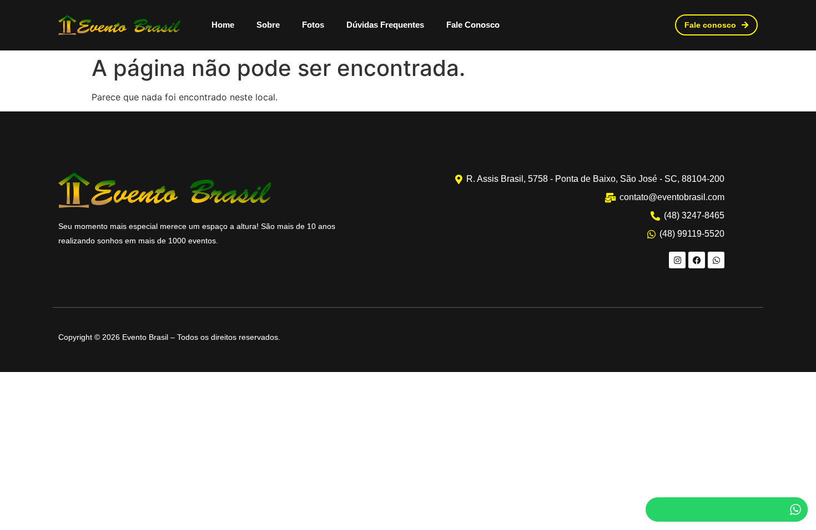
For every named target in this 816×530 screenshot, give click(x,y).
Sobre (268, 24)
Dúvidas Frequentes (385, 24)
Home (222, 24)
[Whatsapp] (716, 260)
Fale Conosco (473, 24)
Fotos (313, 24)
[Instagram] (677, 260)
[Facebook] (696, 260)
